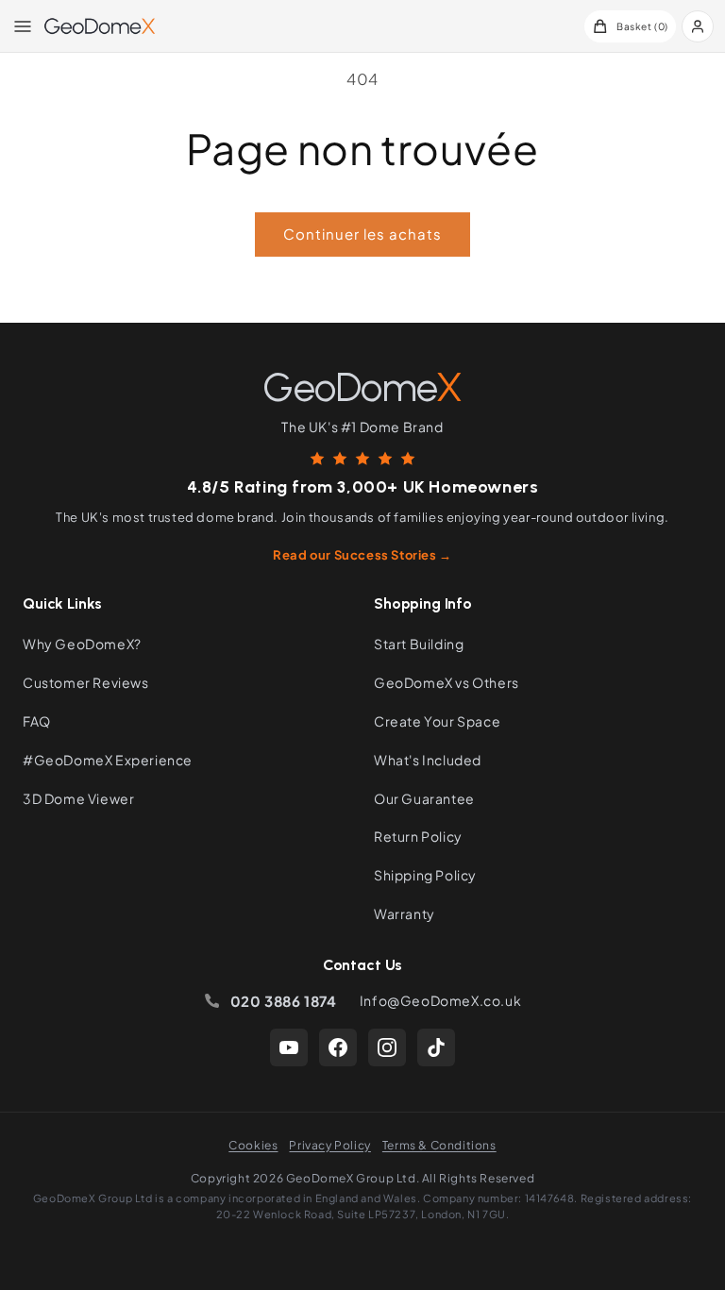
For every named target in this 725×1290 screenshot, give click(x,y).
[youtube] (289, 1047)
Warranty (404, 913)
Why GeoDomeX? (82, 643)
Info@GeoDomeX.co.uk (440, 1000)
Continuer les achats (362, 234)
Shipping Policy (425, 874)
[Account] (698, 26)
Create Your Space (437, 720)
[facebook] (338, 1047)
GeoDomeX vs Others (446, 682)
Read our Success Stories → (362, 554)
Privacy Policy (329, 1145)
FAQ (37, 720)
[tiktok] (436, 1047)
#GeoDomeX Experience (108, 759)
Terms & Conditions (439, 1145)
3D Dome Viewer (78, 798)
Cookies (253, 1145)
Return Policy (418, 836)
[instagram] (387, 1047)
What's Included (427, 759)
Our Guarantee (424, 798)
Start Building (419, 643)
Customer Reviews (86, 682)
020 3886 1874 (283, 1001)
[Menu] (22, 26)
